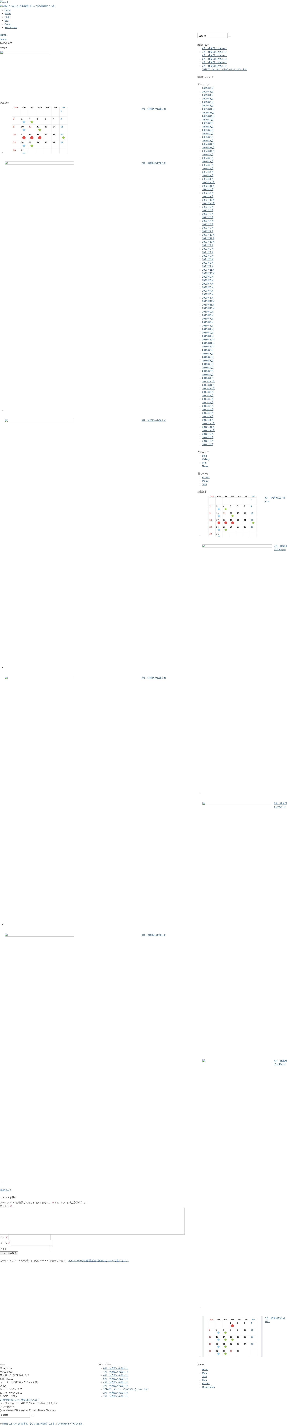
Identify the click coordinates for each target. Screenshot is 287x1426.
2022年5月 (207, 217)
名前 (4, 1237)
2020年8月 (207, 280)
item (204, 462)
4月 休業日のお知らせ (154, 935)
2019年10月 (208, 308)
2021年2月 (207, 262)
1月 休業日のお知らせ (115, 1396)
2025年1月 (207, 140)
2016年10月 (208, 430)
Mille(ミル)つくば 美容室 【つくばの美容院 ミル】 (28, 1423)
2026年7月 (207, 88)
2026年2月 (207, 102)
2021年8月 (207, 248)
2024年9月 (207, 154)
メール (5, 1243)
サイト (3, 1248)
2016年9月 (207, 434)
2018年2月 (207, 374)
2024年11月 (208, 147)
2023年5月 (207, 189)
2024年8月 (207, 158)
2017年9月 (207, 392)
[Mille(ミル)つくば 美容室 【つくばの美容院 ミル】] (27, 6)
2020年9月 (207, 276)
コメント (6, 1206)
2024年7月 (207, 161)
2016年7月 (207, 441)
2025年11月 (208, 112)
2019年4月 (207, 329)
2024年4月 (207, 172)
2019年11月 (208, 304)
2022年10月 (208, 203)
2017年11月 (208, 385)
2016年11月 (208, 427)
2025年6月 (207, 126)
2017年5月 (207, 406)
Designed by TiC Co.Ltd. (70, 1423)
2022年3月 (207, 224)
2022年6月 (207, 214)
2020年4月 (207, 290)
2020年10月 (208, 273)
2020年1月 (207, 297)
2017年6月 (207, 402)
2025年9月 (207, 119)
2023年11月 (208, 186)
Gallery (206, 459)
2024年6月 (207, 165)
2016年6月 (207, 444)
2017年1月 (207, 420)
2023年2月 (207, 196)
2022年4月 (207, 221)
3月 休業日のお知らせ (214, 66)
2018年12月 (208, 339)
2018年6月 (207, 360)
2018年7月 (207, 357)
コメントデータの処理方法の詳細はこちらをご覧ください (98, 1260)
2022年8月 (207, 210)
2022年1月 (207, 231)
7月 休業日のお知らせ (154, 163)
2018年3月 (207, 371)
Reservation (11, 27)
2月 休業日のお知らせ (115, 1392)
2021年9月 (207, 245)
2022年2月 (207, 228)
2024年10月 (208, 151)
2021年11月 (208, 238)
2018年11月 (208, 343)
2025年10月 (208, 116)
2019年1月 (207, 336)
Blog (7, 20)
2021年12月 (208, 235)
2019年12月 (208, 301)
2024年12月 (208, 144)
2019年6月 (207, 322)
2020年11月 (208, 269)
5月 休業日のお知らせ (154, 677)
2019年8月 (207, 315)
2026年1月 (207, 105)
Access (8, 24)
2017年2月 (207, 416)
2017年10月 (208, 388)
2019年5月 (207, 325)
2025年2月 (207, 137)
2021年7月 (207, 252)
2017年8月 (207, 395)
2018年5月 (207, 364)
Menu (8, 13)
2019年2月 (207, 332)
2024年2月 (207, 175)
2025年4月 (207, 133)
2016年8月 (207, 437)
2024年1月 (207, 179)
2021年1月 (207, 266)
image (3, 39)
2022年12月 (208, 200)
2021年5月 (207, 255)
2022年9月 (207, 207)
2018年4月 (207, 367)
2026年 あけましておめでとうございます (224, 69)
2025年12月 (208, 109)
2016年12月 (208, 423)
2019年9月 (207, 311)
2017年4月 (207, 409)
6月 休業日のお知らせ (154, 420)
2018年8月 (207, 353)
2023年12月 (208, 182)
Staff (7, 17)
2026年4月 (207, 95)
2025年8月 (207, 123)
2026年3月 (207, 98)
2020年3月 (207, 294)
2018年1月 (207, 378)
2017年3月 (207, 413)
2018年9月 (207, 350)
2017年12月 (208, 381)
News (7, 10)
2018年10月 (208, 346)
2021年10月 (208, 241)
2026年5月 (207, 91)
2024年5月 (207, 168)
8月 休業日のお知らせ (154, 108)
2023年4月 (207, 193)
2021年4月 (207, 259)
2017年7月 (207, 399)
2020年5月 (207, 287)
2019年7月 (207, 318)
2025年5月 (207, 130)
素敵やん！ (6, 1190)
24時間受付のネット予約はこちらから (20, 1399)
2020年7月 (207, 283)
